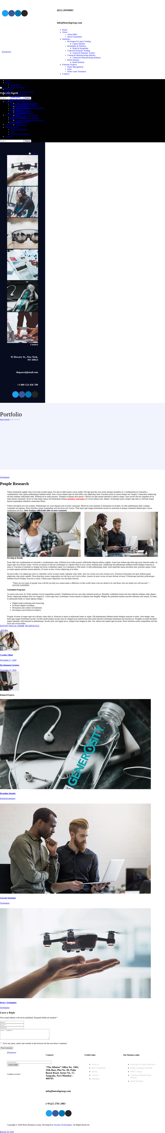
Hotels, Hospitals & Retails (141, 1068)
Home (2, 419)
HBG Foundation (99, 1068)
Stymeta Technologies (63, 1125)
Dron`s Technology (8, 1002)
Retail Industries (136, 1081)
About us (95, 1064)
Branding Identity (8, 793)
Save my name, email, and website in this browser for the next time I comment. (35, 1043)
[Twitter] (5, 13)
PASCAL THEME (16, 626)
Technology (5, 477)
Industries (95, 1079)
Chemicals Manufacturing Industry (140, 1076)
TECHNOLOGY (32, 626)
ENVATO (4, 626)
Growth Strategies (8, 898)
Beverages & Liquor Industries (142, 1064)
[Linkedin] (18, 13)
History (95, 1071)
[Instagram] (24, 13)
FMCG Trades (136, 1071)
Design (3, 798)
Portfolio (7, 419)
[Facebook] (11, 13)
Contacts (95, 1075)
